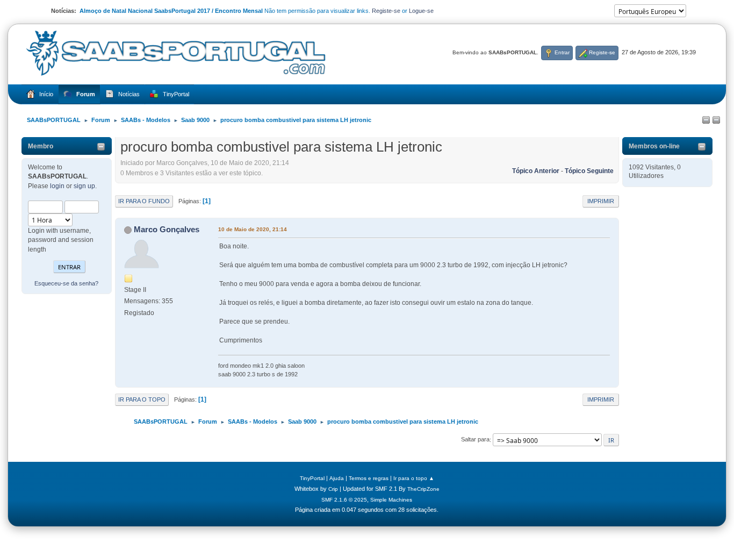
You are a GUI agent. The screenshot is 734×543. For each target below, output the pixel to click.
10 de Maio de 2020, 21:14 (252, 229)
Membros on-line (654, 146)
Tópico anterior (535, 171)
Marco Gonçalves (166, 229)
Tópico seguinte (589, 171)
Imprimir (600, 201)
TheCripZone (423, 489)
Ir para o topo (141, 399)
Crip (333, 489)
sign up (84, 186)
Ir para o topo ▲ (413, 478)
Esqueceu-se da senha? (66, 283)
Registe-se (386, 11)
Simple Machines (391, 500)
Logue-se (421, 11)
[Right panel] (716, 120)
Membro (40, 146)
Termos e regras (368, 478)
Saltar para (475, 440)
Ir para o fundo (144, 201)
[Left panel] (706, 120)
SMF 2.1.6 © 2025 (344, 500)
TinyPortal (312, 478)
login (57, 186)
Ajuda (336, 478)
